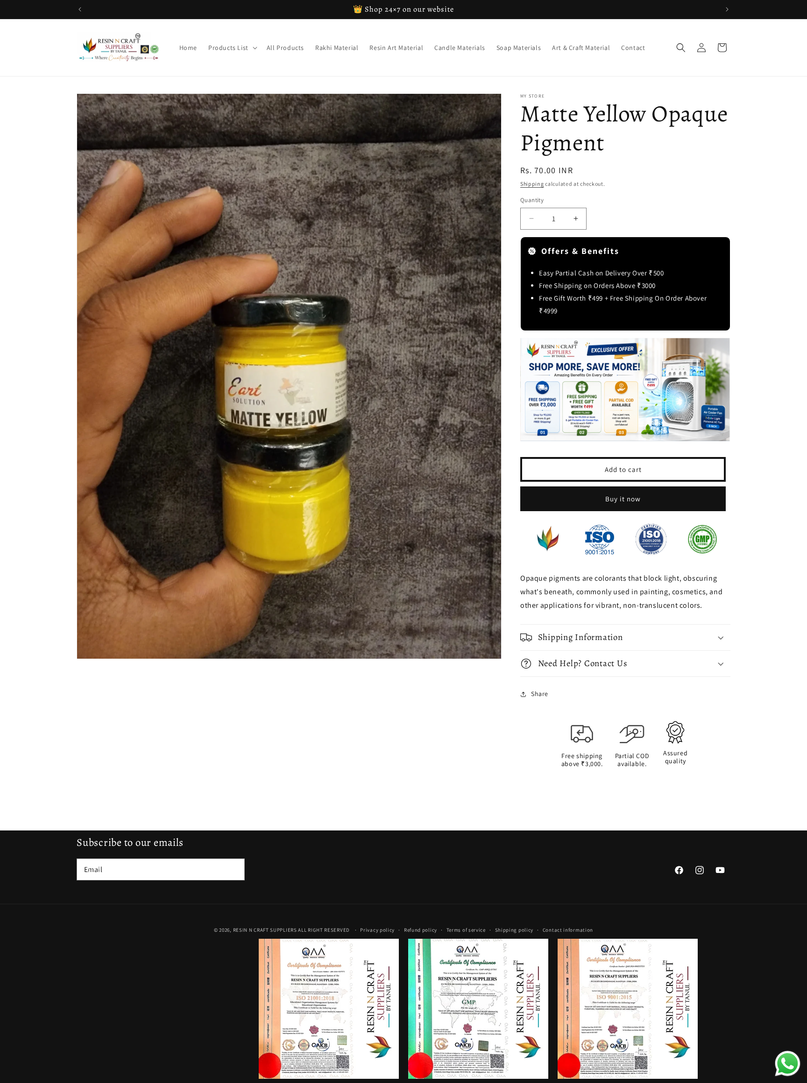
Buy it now (623, 498)
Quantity (532, 200)
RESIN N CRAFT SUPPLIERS (265, 930)
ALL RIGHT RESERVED (324, 930)
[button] (232, 47)
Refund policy (420, 930)
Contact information (568, 930)
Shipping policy (514, 930)
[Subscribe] (234, 869)
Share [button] (539, 693)
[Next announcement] (727, 9)
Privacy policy (377, 930)
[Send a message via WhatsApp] (787, 1063)
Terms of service (466, 930)
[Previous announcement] (80, 9)
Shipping (532, 183)
